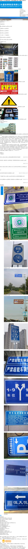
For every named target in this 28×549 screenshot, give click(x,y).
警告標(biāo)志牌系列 (4, 30)
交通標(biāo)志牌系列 (4, 28)
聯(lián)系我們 (22, 16)
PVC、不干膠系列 (4, 35)
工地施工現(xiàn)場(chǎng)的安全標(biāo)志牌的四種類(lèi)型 (12, 176)
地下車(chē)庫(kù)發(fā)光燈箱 (6, 39)
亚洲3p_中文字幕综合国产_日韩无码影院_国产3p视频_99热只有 (13, 0)
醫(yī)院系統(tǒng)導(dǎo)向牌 (6, 26)
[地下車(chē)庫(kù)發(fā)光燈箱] (9, 55)
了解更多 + (2, 122)
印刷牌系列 (2, 24)
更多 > (1, 42)
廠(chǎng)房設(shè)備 (24, 14)
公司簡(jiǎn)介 (22, 10)
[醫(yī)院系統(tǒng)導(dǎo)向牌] (9, 119)
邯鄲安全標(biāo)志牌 (4, 17)
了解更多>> (2, 185)
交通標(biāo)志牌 (21, 81)
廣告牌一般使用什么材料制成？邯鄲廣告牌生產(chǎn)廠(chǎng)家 (13, 160)
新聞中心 (21, 13)
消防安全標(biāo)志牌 (22, 94)
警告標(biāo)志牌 (21, 106)
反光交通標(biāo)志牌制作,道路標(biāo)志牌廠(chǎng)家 (11, 179)
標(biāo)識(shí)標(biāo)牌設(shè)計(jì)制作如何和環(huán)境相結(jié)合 (13, 168)
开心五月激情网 (3, 548)
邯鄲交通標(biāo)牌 (4, 18)
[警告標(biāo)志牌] (9, 106)
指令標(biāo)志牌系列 (4, 32)
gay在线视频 (22, 548)
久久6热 (17, 548)
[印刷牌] (9, 69)
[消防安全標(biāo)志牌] (9, 94)
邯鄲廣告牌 (2, 19)
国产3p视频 (9, 548)
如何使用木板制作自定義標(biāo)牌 (7, 173)
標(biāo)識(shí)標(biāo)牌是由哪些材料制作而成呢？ (10, 157)
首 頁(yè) (21, 9)
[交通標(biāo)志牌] (9, 81)
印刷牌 (19, 69)
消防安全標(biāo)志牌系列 (5, 37)
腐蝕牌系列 (2, 21)
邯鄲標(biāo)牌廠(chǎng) (5, 530)
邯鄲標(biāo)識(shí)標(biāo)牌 (6, 532)
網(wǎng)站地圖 (3, 536)
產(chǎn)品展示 (23, 11)
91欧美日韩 (13, 548)
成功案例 (21, 12)
